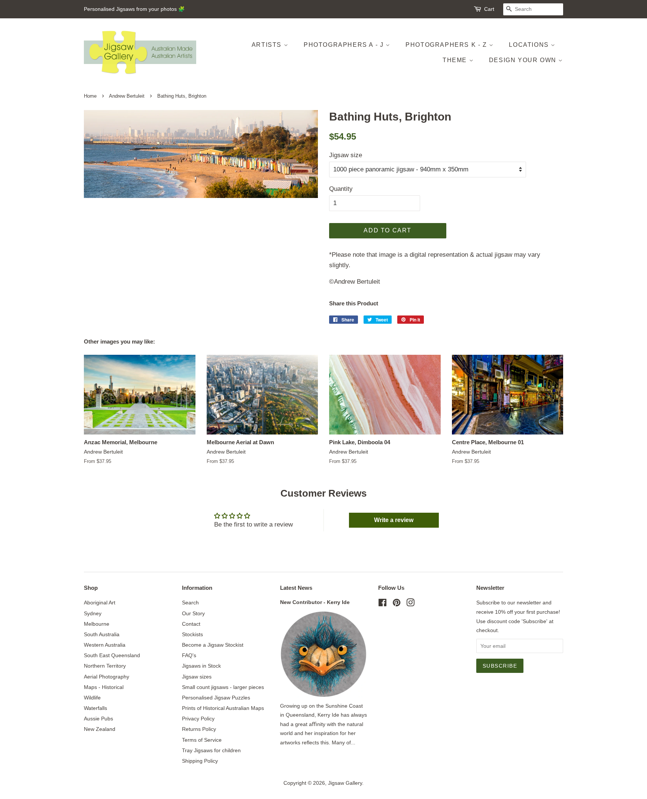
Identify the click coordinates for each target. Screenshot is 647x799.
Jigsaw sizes (197, 677)
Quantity (341, 188)
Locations (530, 45)
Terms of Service (202, 740)
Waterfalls (95, 708)
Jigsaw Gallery (345, 783)
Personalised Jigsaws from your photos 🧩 (134, 9)
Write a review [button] (393, 520)
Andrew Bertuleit (127, 96)
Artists (268, 45)
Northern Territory (105, 666)
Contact (191, 624)
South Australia (101, 634)
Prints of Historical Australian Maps (223, 708)
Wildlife (92, 698)
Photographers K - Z (447, 45)
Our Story (193, 613)
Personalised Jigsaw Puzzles (216, 698)
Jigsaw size (345, 155)
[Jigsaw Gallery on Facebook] (382, 604)
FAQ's (189, 655)
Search (190, 603)
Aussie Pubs (98, 719)
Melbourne (96, 624)
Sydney (92, 613)
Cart (489, 9)
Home (90, 96)
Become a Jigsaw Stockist (212, 645)
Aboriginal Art (99, 603)
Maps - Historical (104, 687)
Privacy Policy (198, 719)
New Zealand (99, 729)
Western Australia (104, 645)
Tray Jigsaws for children (211, 750)
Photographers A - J (345, 45)
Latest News (296, 588)
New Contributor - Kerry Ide (315, 602)
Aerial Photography (106, 677)
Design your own (524, 60)
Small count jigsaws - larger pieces (223, 687)
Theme (456, 60)
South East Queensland (112, 655)
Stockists (192, 634)
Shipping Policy (200, 761)
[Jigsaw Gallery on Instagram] (410, 604)
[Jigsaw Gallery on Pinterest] (396, 604)
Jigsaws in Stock (201, 666)
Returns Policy (199, 729)
